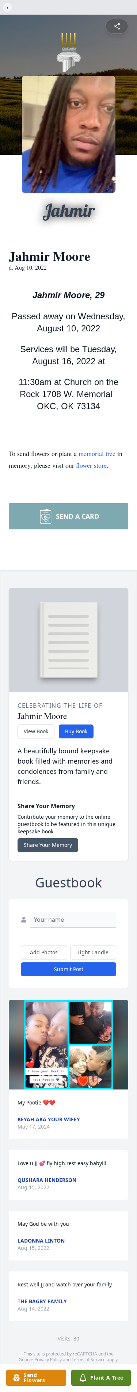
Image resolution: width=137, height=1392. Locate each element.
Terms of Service (89, 1360)
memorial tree (97, 453)
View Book (36, 731)
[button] (68, 1044)
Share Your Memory (48, 844)
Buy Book (76, 731)
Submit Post (68, 969)
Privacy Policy (48, 1360)
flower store (91, 465)
